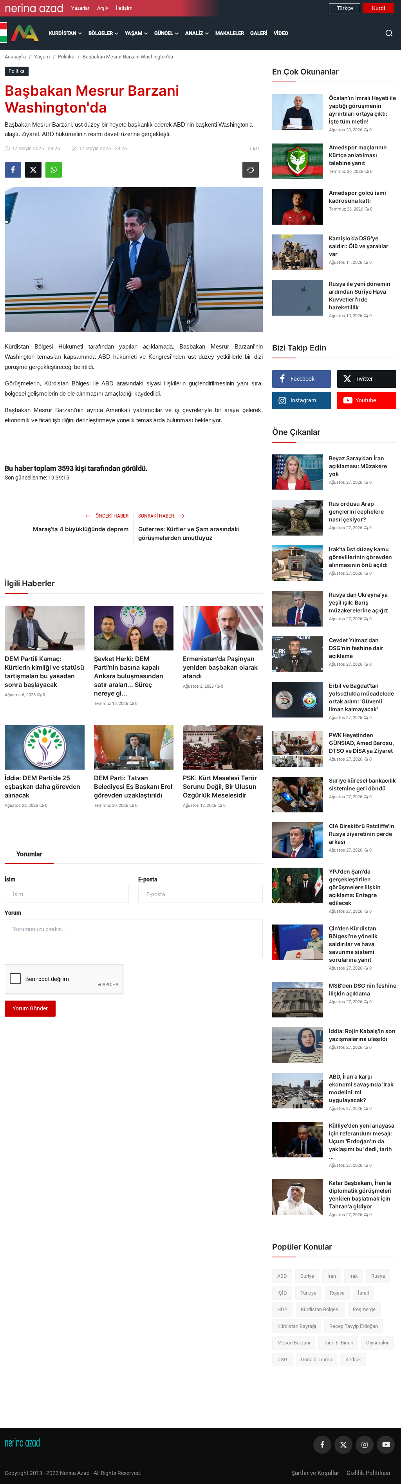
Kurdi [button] (378, 8)
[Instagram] (365, 1445)
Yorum (13, 913)
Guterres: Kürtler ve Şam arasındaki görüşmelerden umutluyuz (189, 533)
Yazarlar (80, 8)
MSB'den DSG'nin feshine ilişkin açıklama (362, 989)
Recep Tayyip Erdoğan (353, 1326)
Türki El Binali (338, 1343)
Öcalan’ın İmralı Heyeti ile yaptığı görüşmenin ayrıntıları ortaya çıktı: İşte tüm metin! (362, 109)
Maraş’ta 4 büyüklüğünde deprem (80, 529)
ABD (282, 1276)
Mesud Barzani (293, 1343)
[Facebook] (322, 1445)
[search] (389, 33)
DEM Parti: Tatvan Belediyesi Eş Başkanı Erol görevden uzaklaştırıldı (133, 786)
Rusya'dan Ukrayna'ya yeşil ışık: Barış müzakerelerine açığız (358, 602)
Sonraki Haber (156, 516)
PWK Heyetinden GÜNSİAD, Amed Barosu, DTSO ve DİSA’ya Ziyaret (361, 743)
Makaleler (229, 33)
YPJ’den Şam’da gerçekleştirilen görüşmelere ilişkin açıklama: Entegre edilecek (355, 887)
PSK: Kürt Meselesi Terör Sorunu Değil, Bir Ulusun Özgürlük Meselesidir (220, 786)
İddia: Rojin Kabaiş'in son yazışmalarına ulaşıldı (362, 1035)
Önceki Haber (111, 516)
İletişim (124, 8)
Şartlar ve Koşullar (315, 1473)
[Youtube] (386, 1445)
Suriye (307, 1276)
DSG (282, 1359)
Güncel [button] (163, 33)
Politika (66, 57)
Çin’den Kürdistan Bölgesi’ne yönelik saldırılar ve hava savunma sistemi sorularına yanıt (353, 944)
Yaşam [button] (133, 33)
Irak (353, 1276)
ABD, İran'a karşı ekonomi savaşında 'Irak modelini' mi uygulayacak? (361, 1088)
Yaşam (42, 57)
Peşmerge (364, 1309)
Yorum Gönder (30, 1008)
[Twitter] (343, 1445)
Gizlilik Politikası (368, 1473)
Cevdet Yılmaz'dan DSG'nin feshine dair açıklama (356, 648)
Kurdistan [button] (62, 33)
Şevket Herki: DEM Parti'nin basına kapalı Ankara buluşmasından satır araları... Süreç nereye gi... (128, 676)
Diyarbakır (377, 1343)
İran (331, 1276)
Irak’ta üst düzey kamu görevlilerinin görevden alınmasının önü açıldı (360, 557)
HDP (282, 1309)
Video (281, 33)
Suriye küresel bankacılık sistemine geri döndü (362, 784)
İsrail (363, 1293)
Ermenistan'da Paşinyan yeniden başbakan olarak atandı (220, 667)
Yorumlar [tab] (29, 854)
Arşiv (102, 8)
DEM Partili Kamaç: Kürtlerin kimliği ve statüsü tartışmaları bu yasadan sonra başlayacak (44, 671)
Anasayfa (15, 57)
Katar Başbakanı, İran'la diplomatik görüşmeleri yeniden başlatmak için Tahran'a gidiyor (360, 1194)
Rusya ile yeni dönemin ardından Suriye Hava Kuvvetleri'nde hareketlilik (359, 295)
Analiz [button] (194, 33)
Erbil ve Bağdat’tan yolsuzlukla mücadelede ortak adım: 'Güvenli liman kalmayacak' (361, 697)
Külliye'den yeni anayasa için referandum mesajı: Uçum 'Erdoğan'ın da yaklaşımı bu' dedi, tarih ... (361, 1141)
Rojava (337, 1293)
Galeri (258, 33)
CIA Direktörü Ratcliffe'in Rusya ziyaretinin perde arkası (361, 834)
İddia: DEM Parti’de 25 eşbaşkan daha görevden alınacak (42, 786)
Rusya (378, 1276)
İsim (10, 879)
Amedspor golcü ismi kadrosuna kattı (357, 196)
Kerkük (353, 1359)
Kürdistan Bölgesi (320, 1309)
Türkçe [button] (345, 8)
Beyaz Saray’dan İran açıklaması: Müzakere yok (358, 466)
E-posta (147, 879)
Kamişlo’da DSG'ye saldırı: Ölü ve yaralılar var (358, 246)
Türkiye (308, 1293)
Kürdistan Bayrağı (296, 1326)
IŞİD (282, 1293)
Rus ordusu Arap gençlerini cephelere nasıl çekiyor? (356, 511)
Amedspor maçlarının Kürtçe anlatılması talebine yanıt (358, 155)
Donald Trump (316, 1359)
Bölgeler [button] (101, 33)
